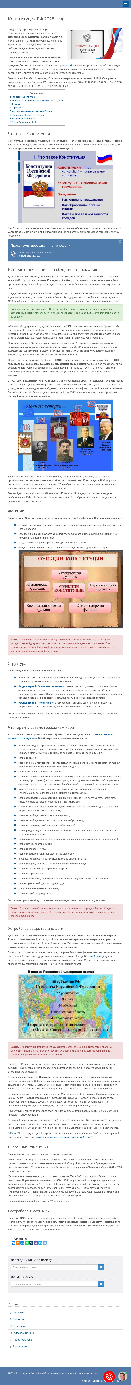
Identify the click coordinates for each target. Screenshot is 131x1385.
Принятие (18, 1319)
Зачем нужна (20, 1346)
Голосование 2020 (23, 1333)
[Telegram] (45, 1243)
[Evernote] (27, 1243)
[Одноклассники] (18, 1243)
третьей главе (94, 956)
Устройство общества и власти (27, 114)
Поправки (18, 1312)
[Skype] (40, 1243)
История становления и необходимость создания (37, 100)
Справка (97, 1380)
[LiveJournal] (31, 1243)
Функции (15, 103)
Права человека (22, 1339)
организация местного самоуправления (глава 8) (66, 1137)
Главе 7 (14, 1133)
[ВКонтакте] (13, 1243)
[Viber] (36, 1243)
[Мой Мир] (22, 1243)
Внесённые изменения (23, 118)
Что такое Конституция (22, 96)
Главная (85, 1380)
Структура (16, 107)
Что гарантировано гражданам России (31, 111)
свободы (71, 65)
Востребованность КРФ (23, 121)
